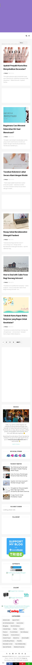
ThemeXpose (7, 660)
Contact (11, 658)
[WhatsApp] (29, 663)
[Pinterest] (22, 663)
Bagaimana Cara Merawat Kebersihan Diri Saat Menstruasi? (14, 129)
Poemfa (19, 641)
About (6, 658)
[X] (16, 663)
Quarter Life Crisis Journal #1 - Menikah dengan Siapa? (19, 482)
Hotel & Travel (6, 638)
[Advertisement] (16, 16)
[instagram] (19, 653)
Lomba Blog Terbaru (8, 641)
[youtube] (25, 653)
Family (15, 629)
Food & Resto (14, 632)
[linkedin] (9, 653)
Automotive (20, 623)
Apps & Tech (15, 620)
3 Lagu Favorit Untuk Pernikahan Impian (17, 496)
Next (18, 342)
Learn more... (16, 444)
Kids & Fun (16, 638)
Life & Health (25, 638)
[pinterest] (22, 653)
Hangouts (5, 635)
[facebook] (12, 653)
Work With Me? (17, 658)
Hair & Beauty (24, 632)
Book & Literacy (15, 626)
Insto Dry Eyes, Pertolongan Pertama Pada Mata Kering (19, 475)
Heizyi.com (9, 35)
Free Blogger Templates (22, 660)
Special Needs (7, 647)
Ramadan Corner (7, 644)
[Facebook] (9, 663)
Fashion (22, 629)
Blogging (5, 626)
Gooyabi (13, 660)
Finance (5, 632)
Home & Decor (15, 635)
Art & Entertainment (8, 623)
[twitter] (16, 653)
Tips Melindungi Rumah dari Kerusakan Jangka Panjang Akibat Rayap (19, 468)
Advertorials (6, 620)
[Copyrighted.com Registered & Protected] (16, 568)
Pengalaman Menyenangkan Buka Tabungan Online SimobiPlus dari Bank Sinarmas (20, 489)
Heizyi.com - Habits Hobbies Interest (20, 656)
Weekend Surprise (19, 647)
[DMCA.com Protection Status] (16, 571)
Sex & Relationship (20, 644)
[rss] (6, 653)
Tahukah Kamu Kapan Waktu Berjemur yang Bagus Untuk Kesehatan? (15, 319)
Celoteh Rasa (6, 629)
